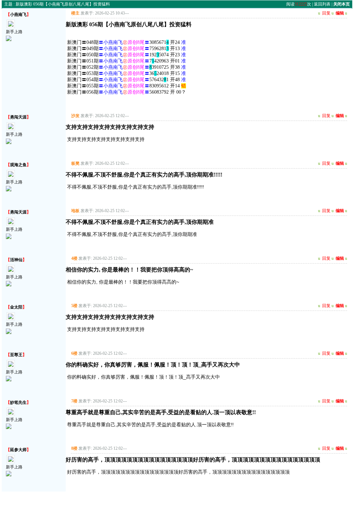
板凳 (75, 163)
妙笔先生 (18, 402)
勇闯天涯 (18, 117)
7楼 (74, 401)
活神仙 (16, 259)
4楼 (74, 258)
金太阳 (16, 307)
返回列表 (322, 4)
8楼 (74, 448)
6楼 (74, 353)
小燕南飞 (18, 14)
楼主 (75, 13)
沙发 (75, 115)
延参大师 (18, 449)
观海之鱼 (18, 164)
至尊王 (16, 354)
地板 (75, 210)
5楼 (74, 305)
